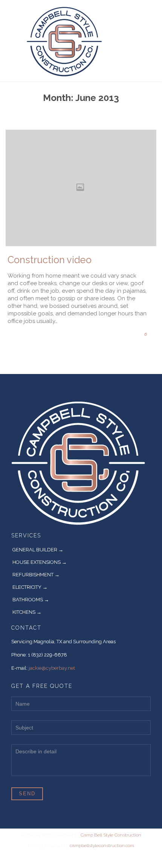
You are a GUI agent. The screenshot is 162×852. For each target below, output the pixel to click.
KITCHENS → (26, 612)
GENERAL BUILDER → (37, 549)
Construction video (50, 259)
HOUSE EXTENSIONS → (39, 562)
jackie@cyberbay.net (52, 668)
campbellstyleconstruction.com (102, 845)
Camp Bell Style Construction (111, 835)
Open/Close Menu (14, 40)
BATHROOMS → (30, 599)
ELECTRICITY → (29, 587)
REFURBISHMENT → (36, 574)
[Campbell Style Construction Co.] (76, 40)
